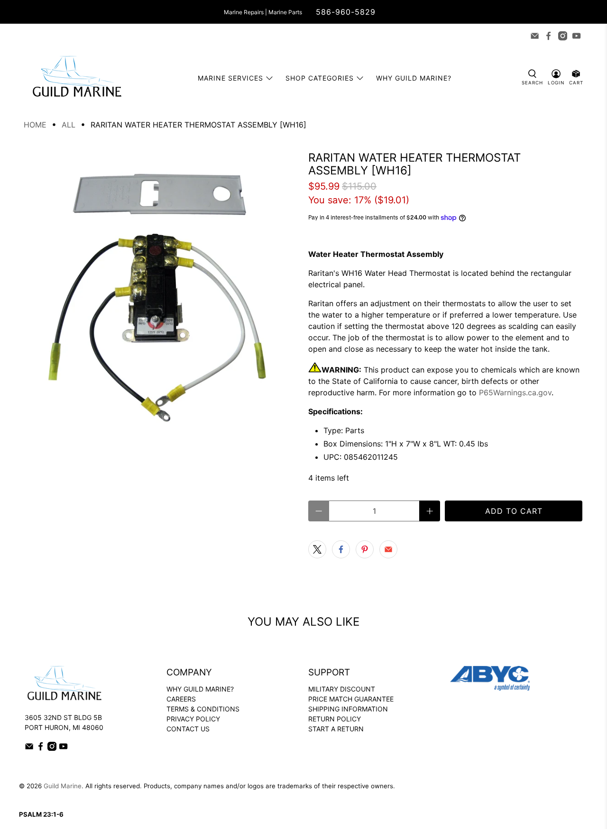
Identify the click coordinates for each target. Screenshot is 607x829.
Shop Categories (319, 78)
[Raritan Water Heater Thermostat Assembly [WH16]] (161, 288)
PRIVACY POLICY (193, 719)
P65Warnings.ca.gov (515, 392)
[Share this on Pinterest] (365, 549)
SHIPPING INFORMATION (348, 709)
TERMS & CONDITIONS (202, 709)
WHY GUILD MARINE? (200, 689)
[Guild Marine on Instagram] (562, 35)
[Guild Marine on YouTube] (576, 35)
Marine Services (230, 78)
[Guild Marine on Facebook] (548, 35)
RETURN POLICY (334, 719)
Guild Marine (63, 786)
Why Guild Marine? (413, 78)
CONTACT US (188, 729)
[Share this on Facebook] (341, 549)
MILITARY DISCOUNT (341, 689)
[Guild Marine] (76, 78)
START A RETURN (336, 729)
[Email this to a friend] (388, 549)
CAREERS (181, 699)
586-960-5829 (346, 12)
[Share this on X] (317, 549)
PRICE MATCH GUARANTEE (351, 699)
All (68, 124)
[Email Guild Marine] (534, 35)
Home (35, 124)
